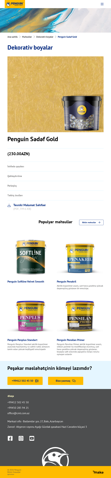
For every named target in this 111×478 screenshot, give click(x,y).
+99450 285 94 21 (18, 408)
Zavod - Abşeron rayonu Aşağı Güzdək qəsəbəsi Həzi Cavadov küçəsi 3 (47, 427)
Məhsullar (27, 36)
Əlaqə (10, 396)
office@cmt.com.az (18, 413)
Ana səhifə (12, 36)
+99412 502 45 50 (18, 402)
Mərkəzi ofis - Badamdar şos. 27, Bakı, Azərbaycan (35, 421)
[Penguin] (15, 4)
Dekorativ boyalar (44, 36)
